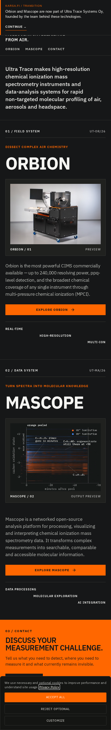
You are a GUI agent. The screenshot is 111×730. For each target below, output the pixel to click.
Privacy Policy (49, 687)
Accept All (55, 697)
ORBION (12, 49)
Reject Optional (55, 709)
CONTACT (56, 49)
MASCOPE (34, 49)
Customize (56, 720)
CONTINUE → (16, 26)
